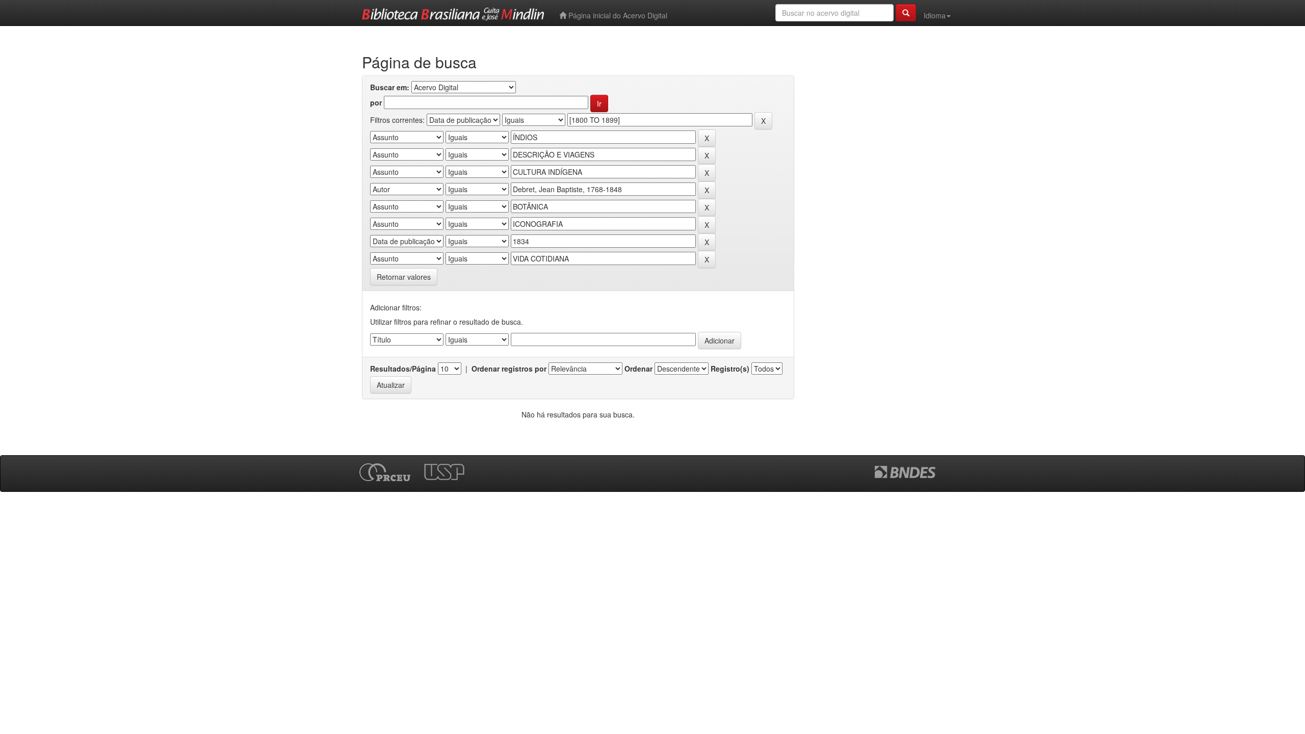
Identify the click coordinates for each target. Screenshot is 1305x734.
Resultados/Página (403, 368)
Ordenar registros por (509, 368)
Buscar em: (389, 87)
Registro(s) (730, 368)
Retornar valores (404, 277)
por (376, 102)
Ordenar (638, 368)
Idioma (935, 15)
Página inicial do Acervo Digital (616, 15)
